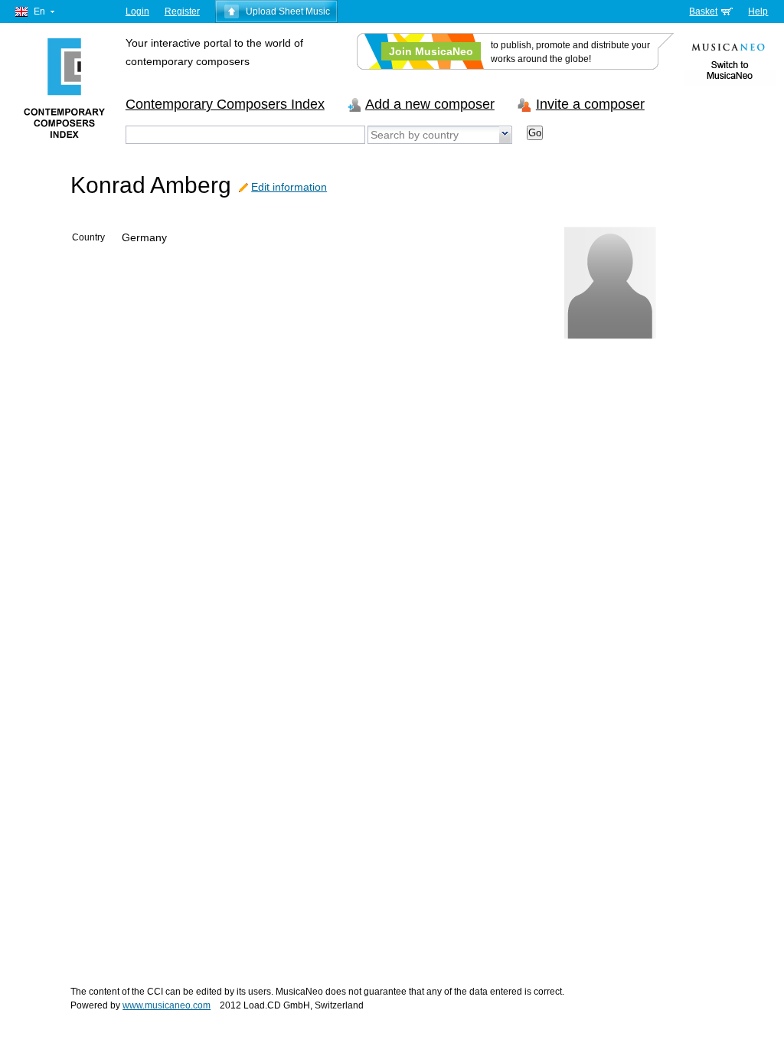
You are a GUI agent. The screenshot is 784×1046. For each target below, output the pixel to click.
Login (137, 11)
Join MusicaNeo (431, 51)
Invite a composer (590, 104)
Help (758, 11)
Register (182, 11)
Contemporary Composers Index (225, 104)
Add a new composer (430, 104)
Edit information (289, 187)
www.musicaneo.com (166, 1005)
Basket (703, 11)
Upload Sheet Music (288, 11)
